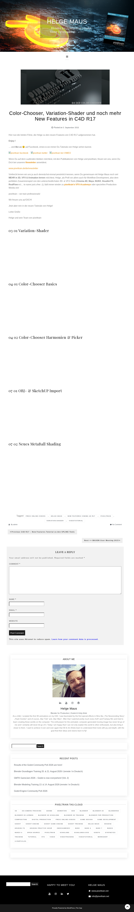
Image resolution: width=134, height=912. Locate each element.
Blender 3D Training (74, 815)
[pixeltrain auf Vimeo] (60, 153)
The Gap (79, 908)
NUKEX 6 (18, 832)
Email (12, 610)
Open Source (33, 832)
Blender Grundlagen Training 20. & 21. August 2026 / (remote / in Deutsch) (48, 771)
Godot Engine (32, 824)
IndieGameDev (63, 828)
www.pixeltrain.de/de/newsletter (23, 168)
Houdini (108, 824)
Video (52, 837)
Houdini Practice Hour (41, 828)
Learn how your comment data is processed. (75, 639)
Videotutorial (76, 520)
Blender (84, 811)
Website (13, 621)
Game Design (86, 819)
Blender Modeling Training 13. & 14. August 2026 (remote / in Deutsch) (46, 784)
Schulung (64, 832)
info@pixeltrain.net (100, 896)
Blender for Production (101, 815)
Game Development (106, 819)
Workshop (103, 837)
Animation (62, 811)
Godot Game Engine (53, 824)
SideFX (97, 832)
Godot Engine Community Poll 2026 (30, 791)
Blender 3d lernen (24, 815)
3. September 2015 (71, 127)
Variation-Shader (55, 520)
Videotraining (67, 837)
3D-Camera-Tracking (31, 811)
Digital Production (41, 819)
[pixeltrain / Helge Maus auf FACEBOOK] (18, 153)
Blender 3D (98, 811)
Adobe (49, 811)
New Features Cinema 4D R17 (81, 516)
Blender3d (114, 811)
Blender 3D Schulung (48, 815)
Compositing (21, 819)
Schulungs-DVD (81, 832)
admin (15, 524)
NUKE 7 (99, 828)
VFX (43, 837)
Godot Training (75, 824)
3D (16, 811)
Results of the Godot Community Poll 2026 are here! (38, 765)
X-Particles (20, 841)
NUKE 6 (88, 828)
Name (12, 599)
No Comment (117, 524)
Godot (18, 824)
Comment (14, 564)
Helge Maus (56, 516)
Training (19, 837)
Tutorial (32, 837)
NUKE (77, 828)
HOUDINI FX (20, 828)
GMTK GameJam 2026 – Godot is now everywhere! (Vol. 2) (41, 778)
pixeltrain (106, 516)
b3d (73, 811)
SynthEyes (110, 832)
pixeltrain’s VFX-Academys (77, 184)
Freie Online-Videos (36, 516)
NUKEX (110, 828)
